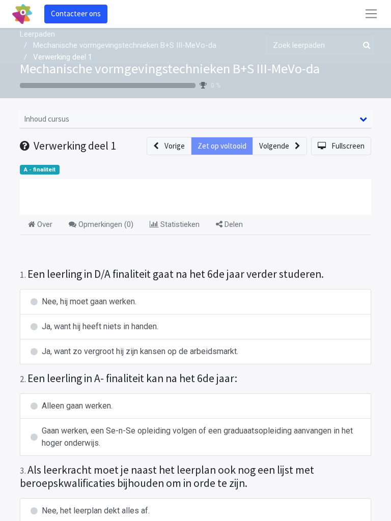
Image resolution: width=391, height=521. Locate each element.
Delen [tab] (232, 224)
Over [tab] (43, 224)
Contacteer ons (76, 13)
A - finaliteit (39, 169)
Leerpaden (37, 34)
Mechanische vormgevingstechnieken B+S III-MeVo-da (170, 68)
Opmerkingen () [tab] (104, 224)
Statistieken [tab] (179, 224)
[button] (169, 146)
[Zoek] (364, 45)
